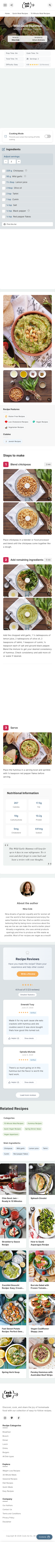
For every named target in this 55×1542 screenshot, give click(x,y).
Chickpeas (8, 1148)
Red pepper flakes (20, 1154)
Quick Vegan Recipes (12, 1129)
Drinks (5, 1448)
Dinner (5, 1440)
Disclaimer (7, 1522)
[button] (49, 5)
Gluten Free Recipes (16, 416)
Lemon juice (34, 1148)
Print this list (11, 224)
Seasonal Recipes (10, 1479)
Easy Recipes (8, 1491)
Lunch (5, 1444)
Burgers (6, 1452)
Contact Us (7, 1509)
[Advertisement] (27, 98)
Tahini (45, 1148)
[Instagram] (5, 1417)
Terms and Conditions (12, 1513)
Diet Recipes (8, 1483)
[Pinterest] (11, 1417)
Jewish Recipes (13, 441)
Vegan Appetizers (11, 1134)
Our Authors (8, 1505)
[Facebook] (18, 1417)
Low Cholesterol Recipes (18, 422)
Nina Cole (15, 40)
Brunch (5, 1436)
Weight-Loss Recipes (11, 1471)
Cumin (6, 1154)
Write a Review (28, 974)
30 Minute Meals (9, 1475)
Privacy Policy (8, 1517)
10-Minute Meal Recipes (13, 1123)
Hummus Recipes (35, 1123)
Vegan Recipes (42, 422)
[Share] (11, 5)
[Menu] (5, 5)
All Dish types (8, 1456)
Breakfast (7, 1432)
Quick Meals (8, 1487)
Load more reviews (28, 1095)
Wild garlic (21, 1148)
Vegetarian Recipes (16, 427)
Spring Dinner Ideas (33, 1129)
